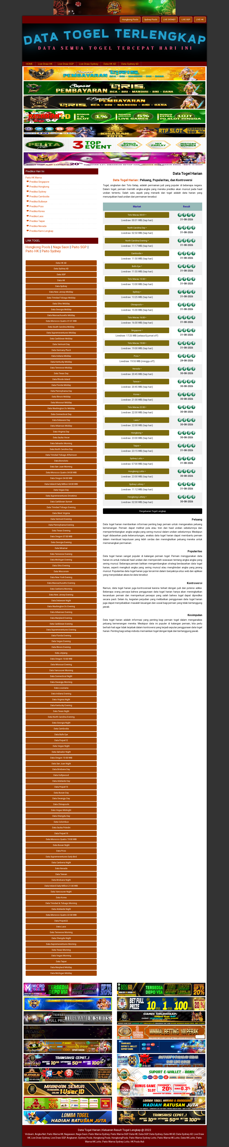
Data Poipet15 (61, 787)
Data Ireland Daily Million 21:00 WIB (61, 886)
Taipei (136, 445)
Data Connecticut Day (61, 414)
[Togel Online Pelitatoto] (114, 145)
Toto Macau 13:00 (136, 279)
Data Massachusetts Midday (61, 315)
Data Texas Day (61, 373)
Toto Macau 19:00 (136, 343)
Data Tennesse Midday (61, 367)
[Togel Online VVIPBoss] (114, 74)
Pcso (136, 356)
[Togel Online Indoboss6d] (161, 989)
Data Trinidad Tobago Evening (61, 507)
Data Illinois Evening (61, 647)
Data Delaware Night (61, 600)
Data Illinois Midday (61, 396)
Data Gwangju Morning (61, 682)
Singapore (136, 330)
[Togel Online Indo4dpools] (68, 1117)
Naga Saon (61, 247)
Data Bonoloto (61, 461)
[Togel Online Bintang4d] (68, 1060)
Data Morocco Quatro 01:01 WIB (61, 321)
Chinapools (136, 304)
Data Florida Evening (61, 635)
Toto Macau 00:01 (136, 215)
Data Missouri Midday (61, 402)
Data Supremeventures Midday (61, 332)
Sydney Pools (150, 19)
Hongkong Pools (130, 19)
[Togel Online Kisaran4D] (114, 116)
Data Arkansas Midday (61, 426)
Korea (136, 394)
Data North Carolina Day (61, 449)
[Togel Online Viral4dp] (114, 159)
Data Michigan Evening (61, 559)
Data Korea (61, 897)
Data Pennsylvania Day (61, 391)
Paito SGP (79, 247)
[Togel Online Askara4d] (68, 1046)
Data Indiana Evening (61, 693)
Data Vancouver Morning (61, 670)
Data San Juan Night (61, 763)
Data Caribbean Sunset (61, 501)
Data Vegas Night (61, 746)
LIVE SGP (186, 19)
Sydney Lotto (136, 458)
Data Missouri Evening (61, 664)
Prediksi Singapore (39, 181)
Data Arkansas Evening (61, 612)
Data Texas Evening (61, 530)
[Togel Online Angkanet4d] (161, 1075)
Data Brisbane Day (61, 769)
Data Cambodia (61, 728)
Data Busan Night (61, 845)
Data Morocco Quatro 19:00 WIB (61, 839)
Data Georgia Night (61, 722)
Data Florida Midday (61, 385)
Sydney (136, 292)
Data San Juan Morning (61, 466)
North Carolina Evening (136, 240)
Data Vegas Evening (61, 641)
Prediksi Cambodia (39, 196)
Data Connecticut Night (61, 676)
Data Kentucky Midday (61, 362)
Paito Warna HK (55, 1134)
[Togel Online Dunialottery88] (161, 1032)
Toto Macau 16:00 (136, 317)
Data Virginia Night (61, 699)
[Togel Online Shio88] (161, 1103)
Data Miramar (61, 548)
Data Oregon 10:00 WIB (61, 659)
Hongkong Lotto (136, 471)
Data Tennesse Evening (61, 554)
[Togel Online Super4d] (114, 102)
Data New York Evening (61, 577)
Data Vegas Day (61, 490)
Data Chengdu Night (61, 938)
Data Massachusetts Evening (61, 583)
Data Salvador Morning (61, 443)
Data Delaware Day (61, 420)
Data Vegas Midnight (61, 810)
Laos (136, 420)
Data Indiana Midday (61, 356)
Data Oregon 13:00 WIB (61, 757)
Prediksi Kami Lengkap (41, 231)
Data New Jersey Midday (61, 292)
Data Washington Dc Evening (61, 606)
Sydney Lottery (136, 484)
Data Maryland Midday (61, 967)
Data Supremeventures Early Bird (61, 856)
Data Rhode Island (61, 379)
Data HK (61, 280)
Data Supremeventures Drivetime (61, 495)
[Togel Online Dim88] (114, 88)
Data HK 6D (110, 63)
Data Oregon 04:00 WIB (61, 478)
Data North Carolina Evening (61, 717)
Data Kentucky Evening (61, 705)
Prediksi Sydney (37, 191)
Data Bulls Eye (61, 734)
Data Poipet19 (61, 833)
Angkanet (72, 1137)
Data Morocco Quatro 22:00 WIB (61, 915)
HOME (29, 63)
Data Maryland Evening (61, 618)
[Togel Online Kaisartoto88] (68, 1103)
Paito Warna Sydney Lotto (142, 1137)
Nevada (136, 368)
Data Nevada (61, 868)
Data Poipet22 (61, 921)
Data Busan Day (61, 792)
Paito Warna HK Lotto (168, 1137)
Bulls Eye (136, 266)
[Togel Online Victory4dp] (68, 1004)
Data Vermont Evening (61, 519)
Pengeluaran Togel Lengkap (152, 511)
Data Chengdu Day (61, 816)
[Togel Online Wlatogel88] (68, 1075)
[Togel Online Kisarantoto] (114, 131)
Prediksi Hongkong (39, 186)
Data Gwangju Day (61, 798)
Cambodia (136, 253)
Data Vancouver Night (61, 891)
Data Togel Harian (187, 173)
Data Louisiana (61, 688)
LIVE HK (200, 19)
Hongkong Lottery (136, 497)
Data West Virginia (61, 513)
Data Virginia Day (61, 431)
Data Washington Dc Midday (61, 408)
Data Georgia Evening (61, 542)
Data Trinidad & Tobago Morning (61, 903)
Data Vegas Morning (61, 955)
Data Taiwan (61, 874)
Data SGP (61, 274)
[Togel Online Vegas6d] (68, 1032)
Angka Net (40, 1134)
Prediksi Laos (36, 216)
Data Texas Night (61, 711)
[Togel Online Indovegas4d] (161, 1117)
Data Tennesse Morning (61, 932)
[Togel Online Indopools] (161, 1089)
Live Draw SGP (66, 63)
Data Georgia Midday (61, 309)
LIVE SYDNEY (169, 19)
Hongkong (136, 433)
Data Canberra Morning (61, 589)
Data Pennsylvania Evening (61, 525)
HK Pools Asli (137, 1141)
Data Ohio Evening (61, 565)
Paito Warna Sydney (99, 1134)
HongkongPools (119, 1137)
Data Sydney (61, 286)
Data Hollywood (61, 775)
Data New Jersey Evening (61, 594)
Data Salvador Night (61, 752)
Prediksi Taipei (37, 221)
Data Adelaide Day (61, 781)
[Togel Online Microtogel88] (68, 989)
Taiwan (136, 381)
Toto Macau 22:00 (136, 407)
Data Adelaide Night (61, 909)
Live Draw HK (45, 63)
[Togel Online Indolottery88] (161, 1060)
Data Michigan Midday (61, 973)
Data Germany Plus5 (61, 350)
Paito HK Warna (33, 177)
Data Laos (61, 926)
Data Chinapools (61, 804)
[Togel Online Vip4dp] (161, 1018)
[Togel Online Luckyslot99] (161, 1004)
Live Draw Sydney (88, 63)
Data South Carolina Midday (61, 327)
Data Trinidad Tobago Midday (61, 297)
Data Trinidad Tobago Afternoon (61, 455)
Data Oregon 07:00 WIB (61, 536)
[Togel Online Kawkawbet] (68, 1018)
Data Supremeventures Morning (61, 944)
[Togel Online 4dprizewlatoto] (68, 1089)
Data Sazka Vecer (61, 437)
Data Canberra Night (61, 862)
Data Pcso (61, 851)
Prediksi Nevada (37, 226)
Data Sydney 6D (129, 63)
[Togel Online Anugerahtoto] (161, 1046)
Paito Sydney (51, 251)
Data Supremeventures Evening (61, 629)
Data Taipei (61, 961)
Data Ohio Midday (61, 303)
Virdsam (29, 1134)
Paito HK (32, 251)
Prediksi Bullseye (38, 201)
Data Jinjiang (61, 653)
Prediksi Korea (37, 211)
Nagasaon (69, 1134)
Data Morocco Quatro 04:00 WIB (61, 472)
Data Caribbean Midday (61, 338)
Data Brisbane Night (61, 880)
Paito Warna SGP (119, 1134)
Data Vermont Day (61, 344)
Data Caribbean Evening (61, 624)
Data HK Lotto (188, 1137)
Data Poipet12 (61, 740)
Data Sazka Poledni (61, 827)
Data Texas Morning (61, 950)
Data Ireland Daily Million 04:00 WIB (61, 484)
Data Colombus (61, 822)
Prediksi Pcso (36, 206)
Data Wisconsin (61, 571)
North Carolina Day (136, 227)
